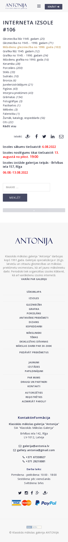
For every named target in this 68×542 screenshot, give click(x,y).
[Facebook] (36, 136)
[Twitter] (44, 136)
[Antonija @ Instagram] (26, 492)
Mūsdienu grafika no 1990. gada (26, 59)
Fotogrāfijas (12, 101)
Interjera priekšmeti (18, 93)
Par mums (34, 377)
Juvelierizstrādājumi (18, 84)
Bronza (9, 80)
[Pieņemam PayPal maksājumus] (45, 502)
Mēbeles (10, 109)
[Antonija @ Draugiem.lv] (45, 492)
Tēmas (34, 337)
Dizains (34, 322)
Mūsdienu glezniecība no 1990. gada (32, 47)
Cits (8, 122)
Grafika (34, 309)
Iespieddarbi (34, 326)
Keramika (11, 64)
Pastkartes (11, 105)
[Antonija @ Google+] (37, 492)
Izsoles (34, 298)
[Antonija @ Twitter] (20, 492)
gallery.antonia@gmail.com (36, 450)
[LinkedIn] (52, 136)
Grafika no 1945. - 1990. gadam (25, 55)
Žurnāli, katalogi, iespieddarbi (24, 118)
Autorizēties (34, 392)
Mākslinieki (34, 333)
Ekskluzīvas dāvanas (34, 341)
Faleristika (11, 113)
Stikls (9, 72)
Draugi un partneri (34, 382)
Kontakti (34, 386)
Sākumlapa (34, 291)
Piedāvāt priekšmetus (34, 352)
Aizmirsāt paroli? (34, 401)
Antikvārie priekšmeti (34, 317)
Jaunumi (34, 362)
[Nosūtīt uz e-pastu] (61, 136)
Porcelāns (12, 68)
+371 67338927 (36, 457)
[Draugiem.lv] (28, 136)
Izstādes (34, 366)
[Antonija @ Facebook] (32, 492)
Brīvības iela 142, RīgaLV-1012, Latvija (34, 435)
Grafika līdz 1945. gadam (21, 51)
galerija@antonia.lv (36, 446)
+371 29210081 (36, 461)
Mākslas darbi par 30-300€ (34, 346)
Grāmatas (12, 97)
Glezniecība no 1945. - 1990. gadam (28, 43)
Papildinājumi (34, 371)
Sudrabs (10, 76)
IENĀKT (52, 6)
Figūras (10, 88)
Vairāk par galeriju (34, 279)
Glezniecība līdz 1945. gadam (24, 39)
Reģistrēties (34, 397)
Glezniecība (34, 304)
